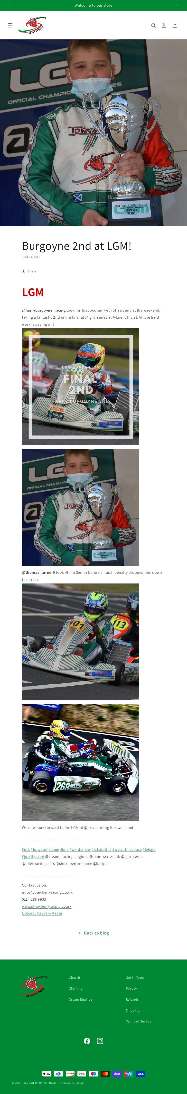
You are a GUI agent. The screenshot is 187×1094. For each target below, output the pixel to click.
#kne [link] (64, 849)
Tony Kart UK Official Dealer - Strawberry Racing (53, 1083)
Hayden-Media (49, 913)
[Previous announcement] (9, 5)
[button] (10, 25)
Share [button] (32, 271)
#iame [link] (53, 849)
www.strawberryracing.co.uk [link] (47, 906)
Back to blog (96, 933)
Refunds (132, 999)
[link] (29, 913)
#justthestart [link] (33, 856)
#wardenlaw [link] (80, 849)
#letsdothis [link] (102, 849)
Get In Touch (136, 977)
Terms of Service (138, 1021)
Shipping (133, 1010)
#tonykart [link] (39, 849)
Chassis (75, 977)
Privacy (131, 988)
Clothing (76, 988)
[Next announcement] (177, 5)
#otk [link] (26, 849)
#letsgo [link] (149, 849)
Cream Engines (80, 999)
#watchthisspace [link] (127, 849)
